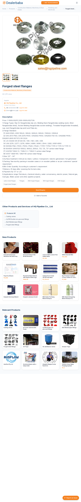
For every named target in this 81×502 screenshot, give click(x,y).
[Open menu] (77, 3)
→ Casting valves (10, 216)
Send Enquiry (40, 190)
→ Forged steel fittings (11, 225)
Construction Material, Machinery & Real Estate (31, 9)
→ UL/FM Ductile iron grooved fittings (16, 219)
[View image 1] (6, 77)
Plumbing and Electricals (52, 9)
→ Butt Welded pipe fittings (13, 222)
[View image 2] (15, 77)
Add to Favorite (41, 195)
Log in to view (23, 107)
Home (4, 9)
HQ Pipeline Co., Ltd (13, 103)
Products (12, 9)
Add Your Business (51, 2)
